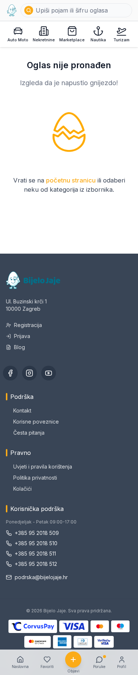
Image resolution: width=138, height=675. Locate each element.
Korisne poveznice (36, 421)
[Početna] (12, 10)
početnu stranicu (71, 180)
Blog (19, 347)
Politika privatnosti (35, 477)
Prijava (22, 336)
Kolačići (22, 489)
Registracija (28, 325)
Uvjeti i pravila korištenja (42, 466)
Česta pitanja (29, 432)
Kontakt (22, 410)
